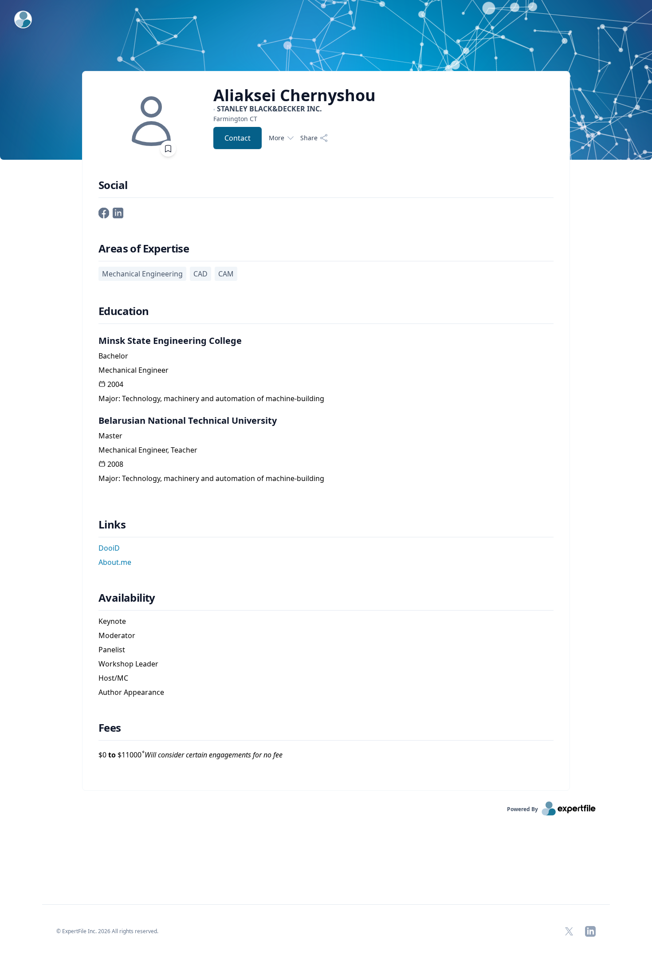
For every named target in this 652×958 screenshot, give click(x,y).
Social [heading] (112, 185)
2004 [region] (115, 384)
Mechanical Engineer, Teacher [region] (147, 450)
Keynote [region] (112, 621)
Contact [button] (237, 138)
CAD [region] (200, 274)
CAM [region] (226, 274)
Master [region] (110, 436)
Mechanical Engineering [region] (142, 274)
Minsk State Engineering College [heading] (170, 341)
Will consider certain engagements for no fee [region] (212, 755)
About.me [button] (114, 562)
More (276, 138)
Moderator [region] (116, 635)
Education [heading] (123, 311)
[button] (103, 212)
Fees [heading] (109, 728)
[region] (294, 118)
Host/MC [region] (113, 678)
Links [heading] (112, 524)
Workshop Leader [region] (128, 664)
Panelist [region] (111, 649)
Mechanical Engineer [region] (133, 370)
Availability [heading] (126, 598)
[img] (151, 121)
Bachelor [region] (113, 356)
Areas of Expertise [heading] (143, 248)
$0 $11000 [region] (190, 754)
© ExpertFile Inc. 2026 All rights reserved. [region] (107, 931)
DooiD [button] (109, 548)
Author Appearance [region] (131, 692)
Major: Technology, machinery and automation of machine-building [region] (211, 398)
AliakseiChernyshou (294, 95)
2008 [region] (115, 464)
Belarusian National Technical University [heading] (187, 420)
